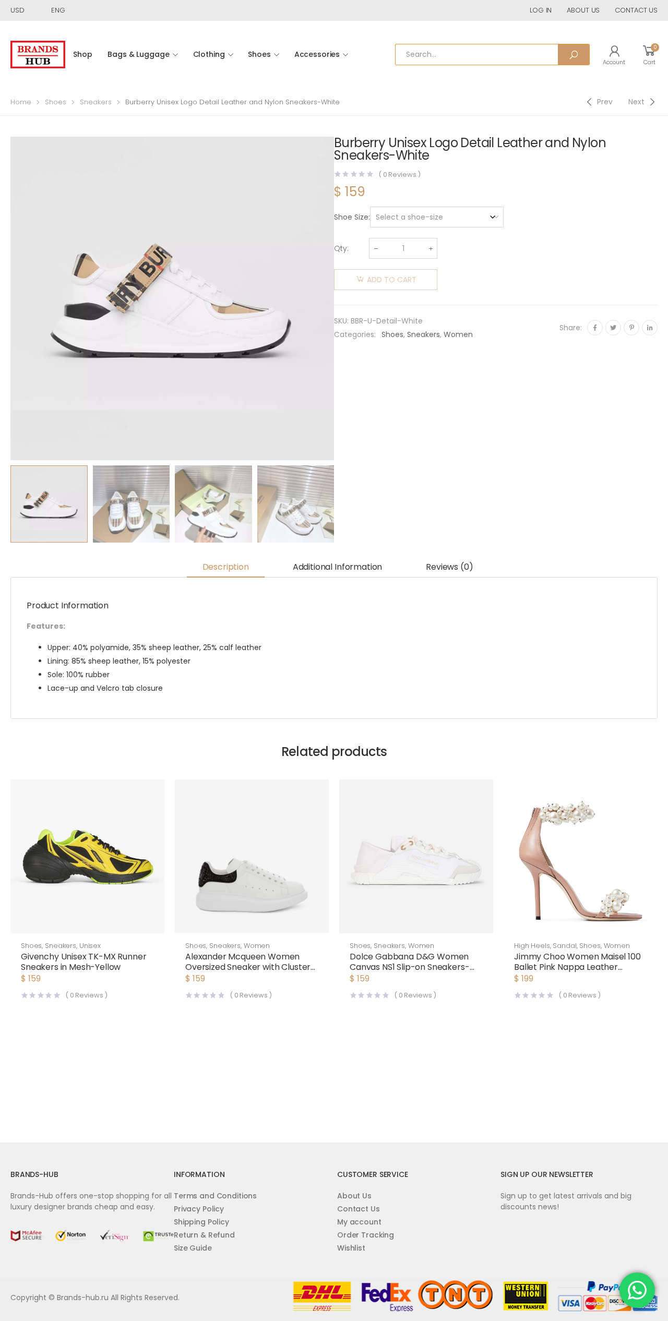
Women (458, 334)
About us (583, 10)
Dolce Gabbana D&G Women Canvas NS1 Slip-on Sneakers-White (410, 967)
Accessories (317, 54)
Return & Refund (204, 1235)
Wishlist (351, 1248)
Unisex (90, 946)
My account (359, 1222)
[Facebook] (595, 327)
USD (17, 10)
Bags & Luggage (138, 54)
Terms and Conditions (215, 1196)
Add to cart (391, 279)
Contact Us (358, 1209)
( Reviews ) (399, 174)
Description (225, 567)
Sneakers (96, 102)
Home (20, 102)
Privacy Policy (199, 1209)
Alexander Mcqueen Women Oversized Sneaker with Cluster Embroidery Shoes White (248, 967)
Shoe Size (351, 217)
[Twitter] (613, 327)
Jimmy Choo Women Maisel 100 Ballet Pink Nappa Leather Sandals (577, 967)
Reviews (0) (449, 567)
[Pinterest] (631, 327)
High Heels (532, 946)
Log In (541, 10)
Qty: (341, 248)
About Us (354, 1196)
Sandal (564, 946)
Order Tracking (365, 1235)
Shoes (259, 54)
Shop (82, 54)
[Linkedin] (650, 327)
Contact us (636, 10)
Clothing (209, 54)
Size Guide (193, 1248)
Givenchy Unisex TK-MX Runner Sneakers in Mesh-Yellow (84, 962)
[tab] (226, 568)
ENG (58, 10)
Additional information (337, 567)
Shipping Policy (201, 1222)
